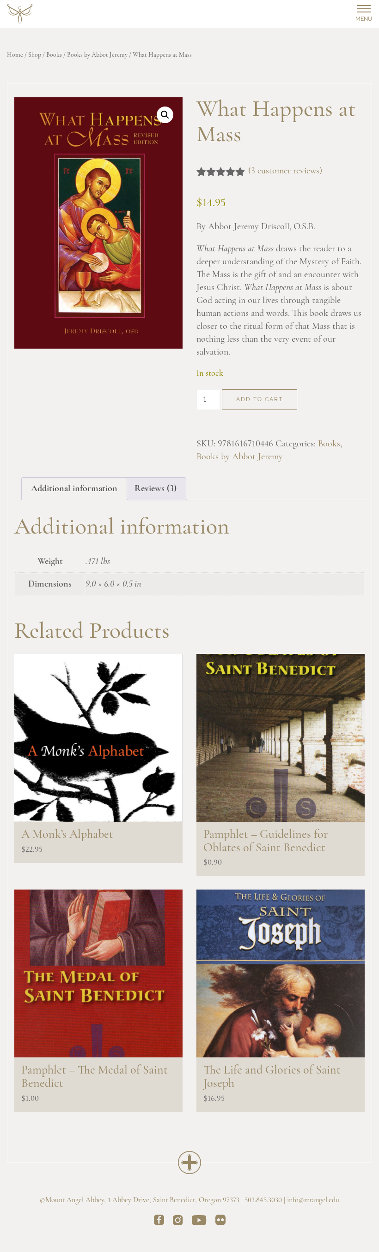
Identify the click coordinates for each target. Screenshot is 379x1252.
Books (54, 55)
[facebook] (159, 1221)
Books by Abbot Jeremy (97, 55)
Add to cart (259, 399)
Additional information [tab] (74, 488)
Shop (34, 55)
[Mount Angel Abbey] (20, 14)
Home (15, 55)
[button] (165, 115)
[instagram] (178, 1221)
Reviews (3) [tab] (155, 488)
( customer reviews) (285, 171)
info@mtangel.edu (313, 1200)
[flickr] (220, 1221)
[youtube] (199, 1221)
